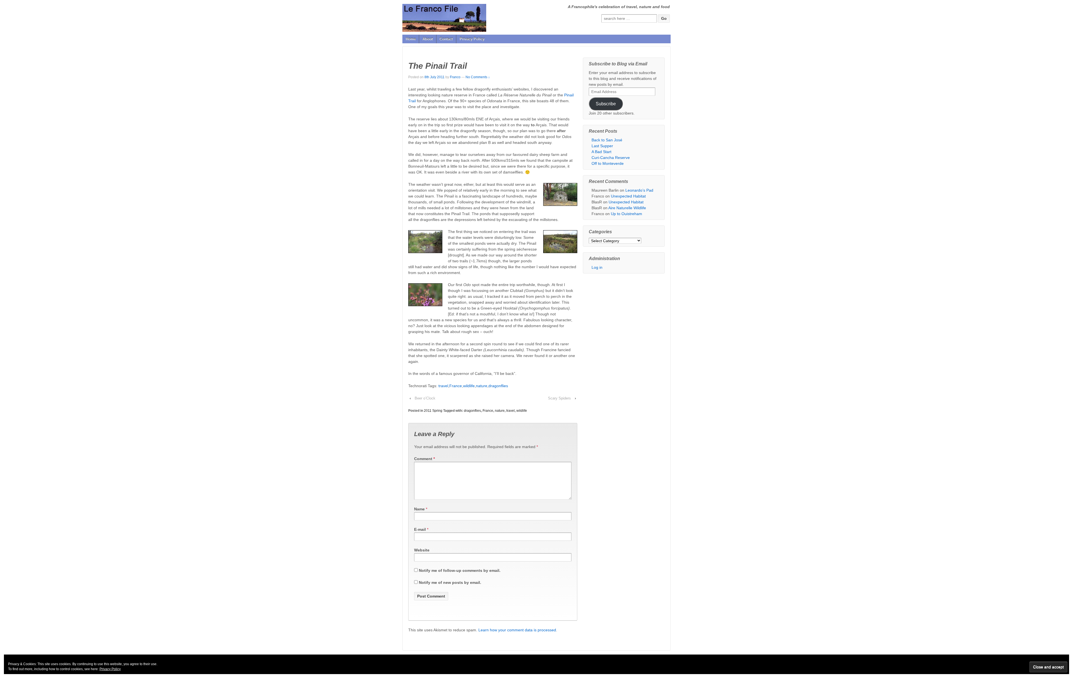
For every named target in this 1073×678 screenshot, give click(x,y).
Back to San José (607, 140)
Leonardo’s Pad (639, 190)
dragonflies (498, 386)
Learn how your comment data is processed (517, 630)
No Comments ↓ (478, 77)
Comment (424, 458)
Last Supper (602, 146)
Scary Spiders (559, 398)
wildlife (469, 386)
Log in (597, 267)
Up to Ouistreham (626, 213)
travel (443, 386)
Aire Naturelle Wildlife (627, 208)
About (427, 39)
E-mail (420, 529)
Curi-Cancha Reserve (611, 157)
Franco (455, 77)
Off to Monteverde (608, 163)
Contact (446, 39)
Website (421, 550)
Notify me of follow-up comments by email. (459, 570)
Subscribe (606, 103)
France (455, 386)
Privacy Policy (472, 39)
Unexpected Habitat (628, 196)
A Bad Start (601, 151)
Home (411, 39)
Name (419, 509)
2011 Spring (433, 411)
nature (481, 386)
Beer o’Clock (425, 398)
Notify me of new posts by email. (450, 582)
